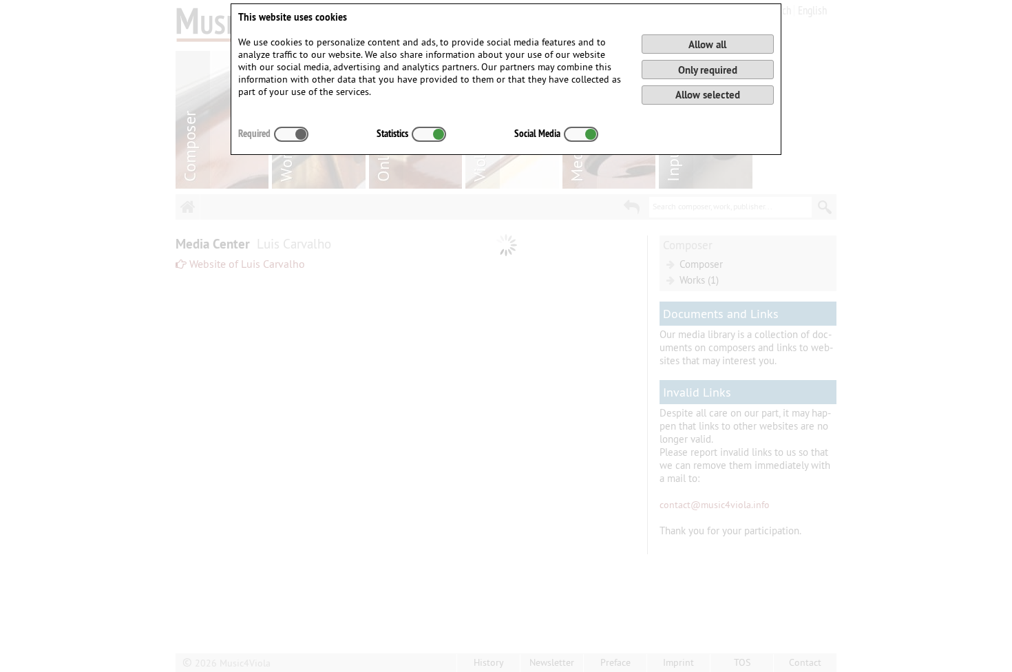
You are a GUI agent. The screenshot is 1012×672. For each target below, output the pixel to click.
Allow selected (707, 94)
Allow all (707, 44)
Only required (707, 69)
